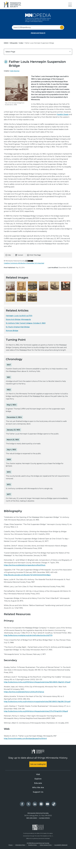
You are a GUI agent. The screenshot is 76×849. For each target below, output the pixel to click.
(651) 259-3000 (31, 818)
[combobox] (38, 27)
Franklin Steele (62, 114)
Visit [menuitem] (38, 774)
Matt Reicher (14, 71)
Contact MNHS (44, 818)
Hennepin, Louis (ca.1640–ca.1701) (19, 316)
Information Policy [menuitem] (20, 845)
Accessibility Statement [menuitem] (60, 845)
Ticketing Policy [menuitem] (32, 845)
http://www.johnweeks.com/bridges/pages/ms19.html (25, 738)
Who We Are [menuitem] (38, 787)
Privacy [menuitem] (11, 845)
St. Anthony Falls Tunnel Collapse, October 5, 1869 (25, 323)
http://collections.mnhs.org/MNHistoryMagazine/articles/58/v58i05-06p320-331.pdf (37, 682)
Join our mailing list (38, 764)
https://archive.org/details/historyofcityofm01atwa (24, 692)
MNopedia (14, 43)
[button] (70, 5)
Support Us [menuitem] (38, 792)
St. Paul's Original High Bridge (18, 327)
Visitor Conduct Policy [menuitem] (46, 845)
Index (21, 43)
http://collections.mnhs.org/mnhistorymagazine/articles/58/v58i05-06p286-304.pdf (37, 702)
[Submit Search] (62, 27)
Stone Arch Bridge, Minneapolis (18, 319)
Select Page (10, 52)
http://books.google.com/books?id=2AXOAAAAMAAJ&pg (27, 575)
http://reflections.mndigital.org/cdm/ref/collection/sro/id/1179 (28, 635)
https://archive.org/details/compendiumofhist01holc (24, 565)
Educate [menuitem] (38, 783)
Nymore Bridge (12, 331)
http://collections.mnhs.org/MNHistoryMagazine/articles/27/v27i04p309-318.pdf (36, 711)
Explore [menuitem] (38, 779)
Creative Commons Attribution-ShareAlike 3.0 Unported (24, 263)
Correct (20, 255)
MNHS (6, 43)
